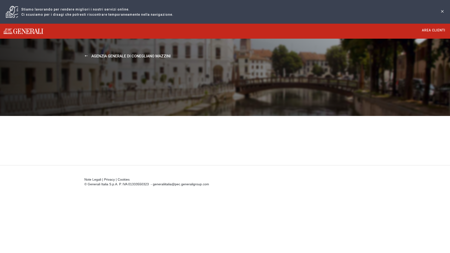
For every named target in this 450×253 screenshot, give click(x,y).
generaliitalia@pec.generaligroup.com (181, 184)
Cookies (124, 179)
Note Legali (92, 179)
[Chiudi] (442, 12)
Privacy (109, 179)
